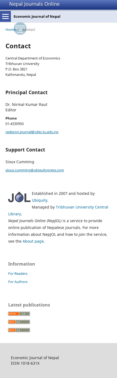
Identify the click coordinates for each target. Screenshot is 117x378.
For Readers (17, 273)
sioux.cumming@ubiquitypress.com (34, 170)
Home (10, 29)
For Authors (17, 281)
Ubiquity (39, 200)
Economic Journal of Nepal (37, 16)
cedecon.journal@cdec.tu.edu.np (32, 131)
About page (33, 241)
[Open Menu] (5, 16)
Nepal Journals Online (34, 4)
